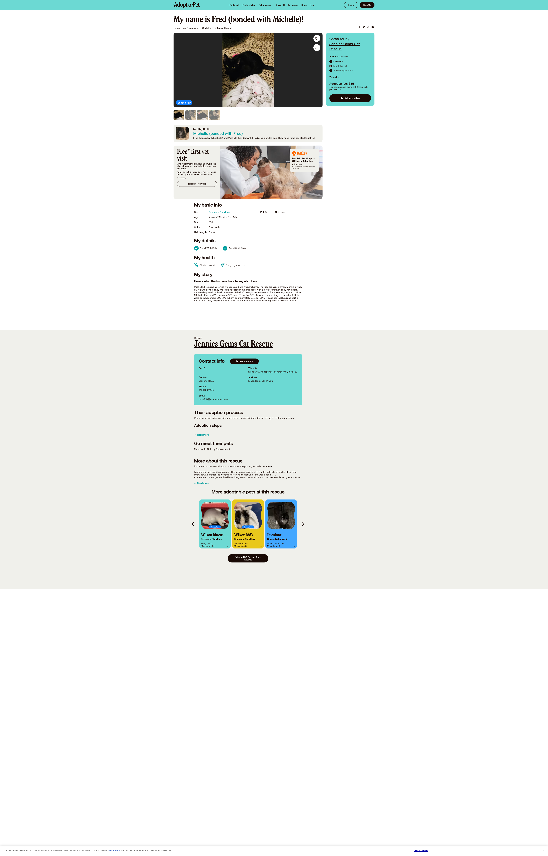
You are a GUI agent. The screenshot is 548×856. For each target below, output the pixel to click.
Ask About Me (352, 98)
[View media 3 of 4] (202, 115)
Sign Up (367, 5)
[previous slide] (193, 523)
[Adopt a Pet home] (187, 5)
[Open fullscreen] (316, 47)
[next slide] (303, 523)
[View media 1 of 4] (179, 115)
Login (351, 5)
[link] (265, 5)
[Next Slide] (318, 70)
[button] (214, 523)
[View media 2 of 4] (190, 115)
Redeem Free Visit (197, 184)
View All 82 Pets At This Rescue (248, 558)
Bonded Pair (184, 102)
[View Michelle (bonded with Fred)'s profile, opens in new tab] (182, 133)
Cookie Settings (421, 851)
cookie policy (114, 850)
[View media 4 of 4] (214, 115)
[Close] (543, 851)
